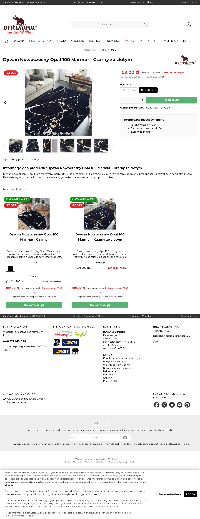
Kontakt (107, 355)
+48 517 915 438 (37, 2)
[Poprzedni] (5, 102)
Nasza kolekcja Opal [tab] (15, 189)
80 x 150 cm (129, 89)
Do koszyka (171, 99)
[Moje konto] (189, 24)
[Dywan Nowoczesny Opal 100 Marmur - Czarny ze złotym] (100, 214)
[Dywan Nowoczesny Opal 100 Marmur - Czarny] (34, 214)
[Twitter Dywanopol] (171, 404)
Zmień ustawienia (170, 494)
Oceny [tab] (35, 159)
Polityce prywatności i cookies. (20, 515)
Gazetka (107, 378)
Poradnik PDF (110, 381)
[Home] (9, 41)
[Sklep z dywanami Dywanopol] (20, 24)
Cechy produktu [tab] (19, 159)
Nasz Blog (108, 374)
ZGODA (190, 494)
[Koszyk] (196, 23)
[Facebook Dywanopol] (156, 404)
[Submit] (125, 437)
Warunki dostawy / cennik (117, 364)
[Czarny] (10, 268)
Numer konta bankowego (117, 368)
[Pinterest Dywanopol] (187, 404)
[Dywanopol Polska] (185, 60)
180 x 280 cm (148, 89)
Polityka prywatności (114, 361)
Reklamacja (109, 371)
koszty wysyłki (118, 459)
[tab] (5, 159)
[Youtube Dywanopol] (179, 404)
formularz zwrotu (16, 402)
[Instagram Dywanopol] (164, 404)
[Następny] (111, 102)
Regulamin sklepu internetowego (121, 358)
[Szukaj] (145, 24)
